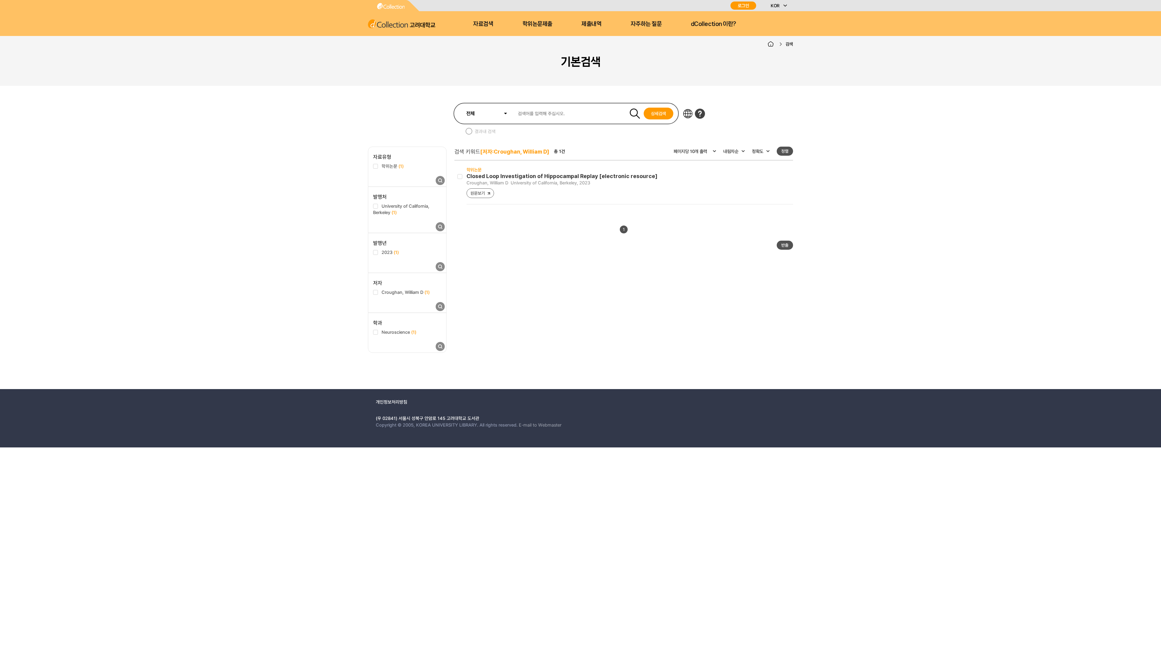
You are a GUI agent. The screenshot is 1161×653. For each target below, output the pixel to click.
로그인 (743, 5)
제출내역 (591, 24)
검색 (789, 44)
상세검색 (658, 113)
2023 (390, 252)
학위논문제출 (537, 24)
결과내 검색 (485, 131)
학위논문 (393, 166)
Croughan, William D (406, 292)
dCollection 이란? (713, 24)
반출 (785, 245)
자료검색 (483, 24)
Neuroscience (399, 332)
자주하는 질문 (646, 24)
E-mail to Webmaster (540, 425)
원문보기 (477, 193)
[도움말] (700, 114)
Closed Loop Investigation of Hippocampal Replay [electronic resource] (562, 176)
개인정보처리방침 (391, 402)
